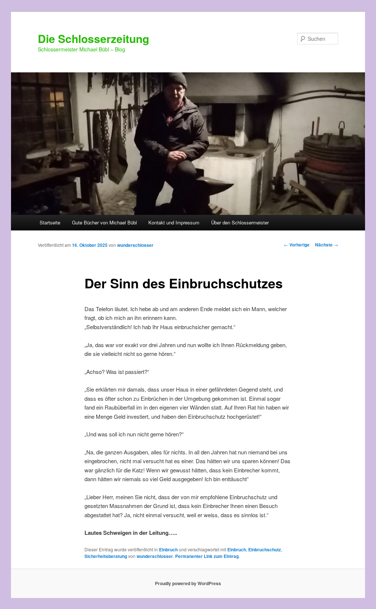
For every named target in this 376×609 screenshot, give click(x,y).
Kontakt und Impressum (173, 222)
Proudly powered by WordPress (188, 583)
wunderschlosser (135, 245)
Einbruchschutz (264, 549)
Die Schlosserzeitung (93, 38)
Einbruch (168, 549)
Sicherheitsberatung (105, 556)
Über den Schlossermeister (240, 222)
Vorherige (297, 244)
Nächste (326, 244)
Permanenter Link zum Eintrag (207, 556)
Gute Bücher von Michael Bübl (104, 222)
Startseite (50, 222)
